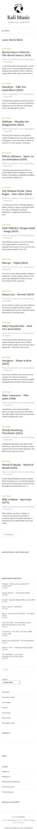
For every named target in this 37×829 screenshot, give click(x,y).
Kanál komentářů (8, 787)
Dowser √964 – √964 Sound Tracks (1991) (17, 648)
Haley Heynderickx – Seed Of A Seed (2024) (17, 327)
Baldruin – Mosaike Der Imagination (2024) (15, 123)
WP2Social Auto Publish (10, 828)
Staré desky (6, 718)
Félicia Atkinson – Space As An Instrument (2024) (18, 158)
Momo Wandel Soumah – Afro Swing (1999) (18, 641)
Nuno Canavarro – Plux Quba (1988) (15, 397)
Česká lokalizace (8, 792)
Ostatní (5, 708)
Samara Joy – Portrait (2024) (18, 294)
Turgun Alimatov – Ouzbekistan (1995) (16, 593)
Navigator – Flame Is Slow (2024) (17, 362)
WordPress (12, 820)
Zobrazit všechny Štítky (10, 802)
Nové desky (6, 49)
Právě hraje (6, 291)
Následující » (9, 534)
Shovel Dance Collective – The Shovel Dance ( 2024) (17, 54)
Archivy (5, 679)
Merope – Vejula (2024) (15, 263)
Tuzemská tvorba (8, 723)
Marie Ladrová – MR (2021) (12, 607)
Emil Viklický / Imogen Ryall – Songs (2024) (18, 230)
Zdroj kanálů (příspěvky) (11, 782)
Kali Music (18, 18)
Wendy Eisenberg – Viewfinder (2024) (13, 432)
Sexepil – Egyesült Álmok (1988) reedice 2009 (18, 600)
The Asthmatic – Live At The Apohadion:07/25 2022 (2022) (12, 655)
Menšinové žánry (8, 697)
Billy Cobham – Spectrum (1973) (16, 501)
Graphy (32, 820)
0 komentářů (7, 62)
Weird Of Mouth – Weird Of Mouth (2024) (18, 466)
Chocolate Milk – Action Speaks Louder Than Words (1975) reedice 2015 (16, 624)
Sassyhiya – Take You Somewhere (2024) (14, 88)
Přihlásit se (6, 733)
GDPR (4, 756)
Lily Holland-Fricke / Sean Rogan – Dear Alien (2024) (17, 192)
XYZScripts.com (28, 828)
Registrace (6, 771)
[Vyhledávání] (33, 31)
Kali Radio (5, 692)
